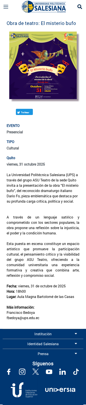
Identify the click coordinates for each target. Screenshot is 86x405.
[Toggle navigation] (4, 7)
